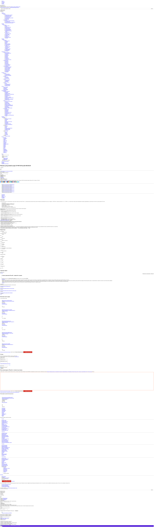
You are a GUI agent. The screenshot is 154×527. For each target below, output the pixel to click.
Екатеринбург (57, 371)
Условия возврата (5, 486)
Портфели (6, 41)
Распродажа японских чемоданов (9, 20)
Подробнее (3, 279)
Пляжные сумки (4, 424)
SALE (3, 13)
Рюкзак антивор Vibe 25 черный (4, 392)
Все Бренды (5, 152)
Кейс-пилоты (7, 61)
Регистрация (5, 159)
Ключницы (6, 111)
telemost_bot (4, 499)
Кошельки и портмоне (7, 91)
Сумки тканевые (7, 49)
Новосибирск (70, 371)
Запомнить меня (4, 156)
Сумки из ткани (7, 32)
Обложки (6, 96)
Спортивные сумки (7, 48)
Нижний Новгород (65, 371)
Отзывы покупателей (5, 465)
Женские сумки (7, 25)
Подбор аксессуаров (4, 459)
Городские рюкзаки (7, 74)
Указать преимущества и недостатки (5, 363)
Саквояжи (3, 438)
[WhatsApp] (16, 181)
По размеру (6, 56)
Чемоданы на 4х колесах (5, 436)
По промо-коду (7, 18)
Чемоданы (3, 51)
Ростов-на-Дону (76, 371)
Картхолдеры (7, 98)
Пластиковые (7, 55)
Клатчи (6, 26)
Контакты (3, 1)
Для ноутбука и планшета (7, 47)
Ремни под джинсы (7, 104)
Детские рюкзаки (7, 79)
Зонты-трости (5, 87)
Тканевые (6, 54)
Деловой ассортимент (5, 421)
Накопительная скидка (8, 15)
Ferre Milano (5, 141)
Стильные (6, 35)
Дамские (6, 114)
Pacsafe (4, 145)
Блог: (2, 453)
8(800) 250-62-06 (5, 498)
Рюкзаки (3, 72)
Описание (3, 194)
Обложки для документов (8, 124)
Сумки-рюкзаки (4, 449)
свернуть (3, 282)
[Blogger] (5, 181)
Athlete (4, 139)
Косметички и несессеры (8, 121)
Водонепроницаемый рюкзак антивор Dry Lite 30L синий (8, 290)
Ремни (4, 100)
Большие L (6, 57)
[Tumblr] (14, 181)
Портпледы (6, 63)
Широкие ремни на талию (8, 101)
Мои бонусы (5, 471)
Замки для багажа (7, 68)
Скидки (3, 452)
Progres (4, 146)
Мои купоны (5, 470)
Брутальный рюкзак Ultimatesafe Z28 (5, 286)
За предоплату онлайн (8, 16)
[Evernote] (9, 181)
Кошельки (6, 119)
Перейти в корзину (13, 6)
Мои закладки (5, 469)
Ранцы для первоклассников (6, 447)
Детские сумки (7, 36)
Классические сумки (8, 27)
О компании (3, 460)
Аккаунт (5, 467)
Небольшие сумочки (8, 37)
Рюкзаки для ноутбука (8, 75)
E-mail (1, 507)
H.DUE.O (5, 142)
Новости (3, 455)
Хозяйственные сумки (5, 430)
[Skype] (17, 181)
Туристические (7, 78)
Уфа (86, 371)
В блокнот (2, 176)
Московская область (52, 371)
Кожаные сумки (4, 420)
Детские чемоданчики (8, 59)
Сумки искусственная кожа (5, 426)
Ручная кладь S (7, 58)
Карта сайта (13, 481)
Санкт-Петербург (83, 371)
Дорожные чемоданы (6, 52)
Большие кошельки (7, 95)
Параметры (3, 195)
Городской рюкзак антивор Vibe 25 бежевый (6, 292)
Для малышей (7, 80)
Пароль (1, 517)
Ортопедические (7, 84)
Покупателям (4, 456)
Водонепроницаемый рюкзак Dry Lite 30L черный (7, 288)
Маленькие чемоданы (5, 435)
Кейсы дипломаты (7, 43)
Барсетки (6, 42)
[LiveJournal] (12, 181)
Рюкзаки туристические (5, 163)
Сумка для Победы (7, 64)
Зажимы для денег (7, 93)
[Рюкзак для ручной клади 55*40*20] (6, 171)
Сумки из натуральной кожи (7, 46)
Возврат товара (4, 462)
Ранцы (6, 83)
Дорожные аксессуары (8, 66)
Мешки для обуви (4, 450)
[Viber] (15, 181)
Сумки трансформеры (8, 29)
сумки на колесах (7, 65)
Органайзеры (5, 108)
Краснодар (60, 371)
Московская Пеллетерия (5, 161)
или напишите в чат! (7, 481)
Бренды (3, 136)
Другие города (90, 371)
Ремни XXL (6, 106)
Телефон (1, 502)
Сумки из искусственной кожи (8, 33)
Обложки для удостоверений (9, 99)
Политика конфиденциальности (6, 484)
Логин (1, 516)
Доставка (3, 2)
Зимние (6, 115)
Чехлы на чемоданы (8, 67)
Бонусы (5, 14)
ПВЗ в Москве (4, 476)
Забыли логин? (6, 158)
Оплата (3, 461)
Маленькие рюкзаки (4, 446)
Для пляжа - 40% (7, 21)
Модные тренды (4, 454)
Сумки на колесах (4, 439)
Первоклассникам (7, 85)
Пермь (73, 371)
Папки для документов (8, 112)
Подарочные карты (4, 464)
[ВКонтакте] (0, 181)
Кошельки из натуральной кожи (9, 94)
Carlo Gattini (5, 140)
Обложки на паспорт (8, 123)
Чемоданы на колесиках (5, 441)
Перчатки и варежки (8, 113)
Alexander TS (5, 138)
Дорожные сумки (6, 60)
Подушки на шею (7, 70)
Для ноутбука (7, 77)
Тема (1, 508)
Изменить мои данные (7, 468)
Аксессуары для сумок (8, 118)
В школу (5, 82)
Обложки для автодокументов (9, 97)
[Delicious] (6, 181)
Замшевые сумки (4, 422)
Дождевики (5, 88)
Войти (3, 157)
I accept (1, 526)
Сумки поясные (7, 50)
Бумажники (6, 92)
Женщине (5, 73)
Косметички (6, 110)
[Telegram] (18, 181)
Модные (3, 117)
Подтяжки (6, 134)
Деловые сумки (7, 45)
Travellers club (5, 150)
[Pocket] (13, 181)
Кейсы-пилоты (4, 434)
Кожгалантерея (4, 90)
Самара (80, 371)
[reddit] (8, 181)
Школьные (6, 81)
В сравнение (2, 177)
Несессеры (6, 62)
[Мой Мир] (3, 181)
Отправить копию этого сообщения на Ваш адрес (7, 510)
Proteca (4, 147)
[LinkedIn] (10, 181)
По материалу (7, 53)
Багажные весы (7, 69)
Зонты (3, 86)
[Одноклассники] (1, 181)
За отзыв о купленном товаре (9, 17)
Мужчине (5, 76)
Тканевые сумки (4, 429)
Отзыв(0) (3, 197)
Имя (0, 506)
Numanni (5, 144)
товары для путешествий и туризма (7, 442)
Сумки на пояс (7, 34)
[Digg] (7, 181)
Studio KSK (5, 149)
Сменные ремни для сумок (8, 105)
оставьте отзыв (17, 356)
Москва (48, 371)
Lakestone (5, 143)
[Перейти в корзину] (4, 5)
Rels (4, 148)
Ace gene (5, 137)
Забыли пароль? (7, 518)
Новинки (3, 451)
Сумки (3, 24)
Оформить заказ (18, 6)
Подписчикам (7, 19)
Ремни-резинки (7, 107)
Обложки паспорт (7, 128)
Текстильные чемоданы (5, 440)
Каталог (3, 162)
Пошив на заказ (4, 458)
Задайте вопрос (2, 178)
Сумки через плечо (7, 28)
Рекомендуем (4, 196)
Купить (3, 325)
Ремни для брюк (7, 103)
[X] (4, 181)
